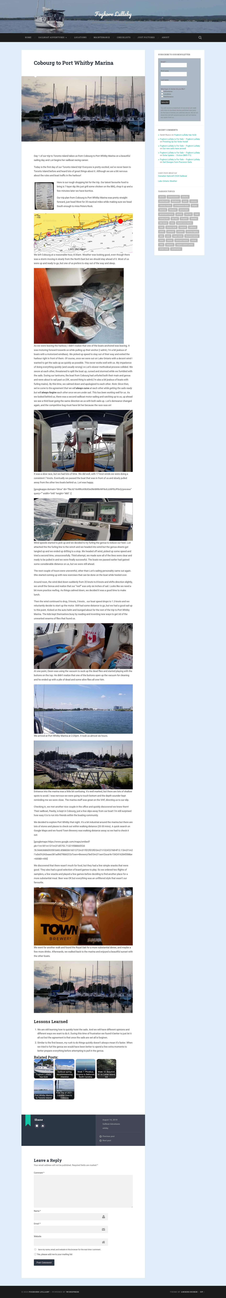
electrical (163, 210)
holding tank (164, 219)
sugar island (177, 236)
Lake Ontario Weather (167, 181)
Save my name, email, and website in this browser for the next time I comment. (69, 1250)
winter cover (164, 249)
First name (165, 71)
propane (180, 232)
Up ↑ (202, 1292)
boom (185, 201)
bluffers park (164, 201)
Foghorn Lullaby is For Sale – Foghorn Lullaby (180, 139)
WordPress (72, 1292)
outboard (192, 227)
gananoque (184, 210)
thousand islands (192, 236)
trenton (169, 240)
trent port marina (182, 240)
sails (161, 236)
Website (37, 1236)
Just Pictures (146, 37)
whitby (105, 1128)
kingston (184, 219)
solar (168, 236)
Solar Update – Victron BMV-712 (177, 155)
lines (172, 223)
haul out (188, 214)
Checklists (124, 37)
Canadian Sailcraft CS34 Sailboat (172, 176)
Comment (39, 1173)
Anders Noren (189, 1292)
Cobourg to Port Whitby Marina (73, 62)
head (196, 214)
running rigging (192, 232)
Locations (80, 37)
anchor (162, 197)
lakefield (194, 219)
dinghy (194, 205)
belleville (185, 197)
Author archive (37, 1125)
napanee (183, 227)
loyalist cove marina (184, 223)
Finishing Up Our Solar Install (175, 141)
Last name (165, 80)
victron (193, 240)
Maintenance (102, 37)
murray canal (171, 227)
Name (37, 1211)
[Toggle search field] (200, 37)
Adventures (168, 91)
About (165, 37)
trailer (162, 240)
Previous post (109, 1136)
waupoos (169, 245)
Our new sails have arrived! (174, 148)
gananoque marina (166, 214)
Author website (42, 1125)
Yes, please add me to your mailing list (54, 1254)
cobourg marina (165, 205)
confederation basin (181, 205)
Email (37, 1224)
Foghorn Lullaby (113, 13)
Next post (107, 1140)
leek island (163, 223)
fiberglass (172, 210)
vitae (161, 245)
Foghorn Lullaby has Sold (185, 135)
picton (162, 232)
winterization (176, 249)
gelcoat (179, 214)
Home (28, 37)
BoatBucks (175, 201)
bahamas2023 (173, 197)
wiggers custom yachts (185, 245)
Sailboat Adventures (51, 37)
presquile (171, 232)
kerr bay (175, 219)
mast (161, 227)
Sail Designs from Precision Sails (177, 162)
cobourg (194, 201)
